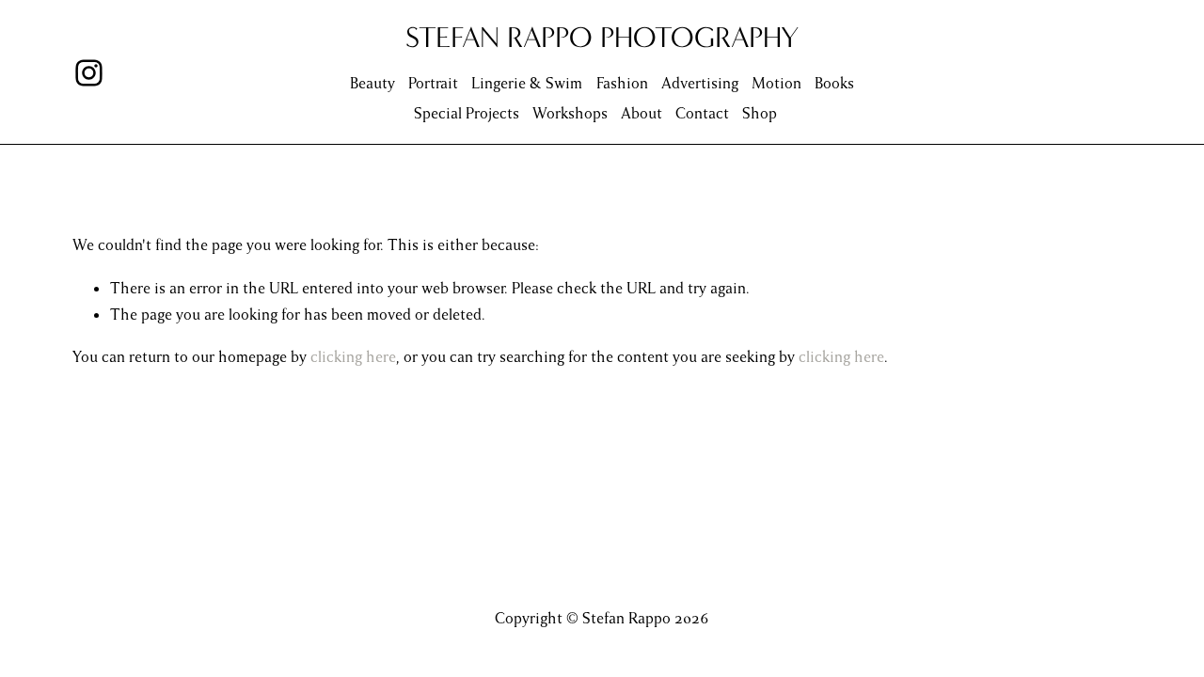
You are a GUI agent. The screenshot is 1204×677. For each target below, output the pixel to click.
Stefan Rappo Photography (602, 37)
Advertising (699, 83)
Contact (702, 113)
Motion (776, 83)
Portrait (433, 83)
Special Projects (466, 113)
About (641, 113)
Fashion (622, 83)
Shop (759, 113)
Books (834, 83)
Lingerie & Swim (526, 83)
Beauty (372, 83)
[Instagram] (88, 72)
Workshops (570, 113)
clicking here (353, 357)
